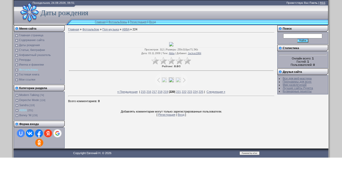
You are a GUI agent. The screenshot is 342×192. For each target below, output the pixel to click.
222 (184, 91)
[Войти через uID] (21, 133)
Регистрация (138, 21)
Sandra (24, 105)
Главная (100, 21)
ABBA (23, 110)
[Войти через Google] (57, 133)
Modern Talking (29, 95)
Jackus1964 (194, 53)
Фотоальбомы (117, 21)
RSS (322, 2)
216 (148, 91)
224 (195, 91)
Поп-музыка (110, 29)
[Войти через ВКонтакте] (30, 133)
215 (143, 91)
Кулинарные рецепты (297, 91)
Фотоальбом (90, 29)
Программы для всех (297, 81)
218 (160, 91)
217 (154, 91)
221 (178, 91)
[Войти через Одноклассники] (39, 143)
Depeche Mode (29, 100)
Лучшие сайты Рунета (298, 88)
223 (189, 91)
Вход (152, 21)
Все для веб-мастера (297, 78)
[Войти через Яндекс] (48, 133)
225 (201, 91)
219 (165, 91)
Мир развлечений (294, 84)
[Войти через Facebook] (39, 133)
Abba (171, 53)
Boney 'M (25, 115)
